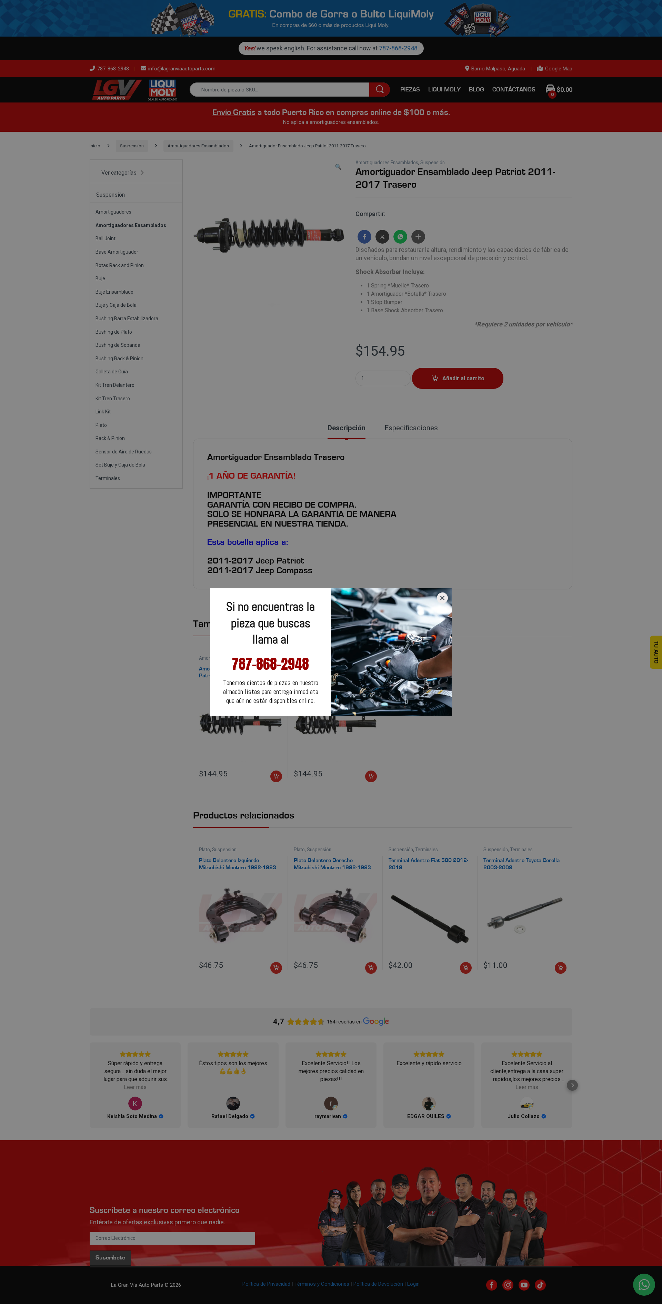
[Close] (442, 598)
